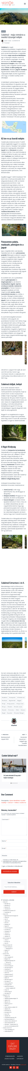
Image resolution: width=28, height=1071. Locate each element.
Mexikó (3, 31)
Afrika (4, 902)
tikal (17, 710)
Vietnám (7, 936)
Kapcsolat (20, 1059)
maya (4, 707)
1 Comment (6, 43)
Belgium (7, 959)
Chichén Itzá (20, 697)
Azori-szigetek (8, 957)
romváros (11, 710)
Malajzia (7, 924)
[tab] (12, 783)
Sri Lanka (7, 929)
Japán (6, 921)
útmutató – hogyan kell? (10, 1024)
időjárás (7, 1009)
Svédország (7, 991)
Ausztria (6, 955)
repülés (6, 1015)
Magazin (5, 995)
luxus (6, 1014)
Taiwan (6, 933)
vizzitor (9, 41)
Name (4, 841)
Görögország (8, 967)
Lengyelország (8, 974)
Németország (8, 979)
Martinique (8, 948)
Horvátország (8, 971)
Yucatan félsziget (19, 713)
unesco (23, 710)
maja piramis (11, 704)
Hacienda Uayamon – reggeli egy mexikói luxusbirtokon (22, 740)
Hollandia (7, 969)
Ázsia (4, 914)
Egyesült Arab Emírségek (10, 915)
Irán (5, 919)
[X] (14, 1067)
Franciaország (8, 965)
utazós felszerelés (9, 1022)
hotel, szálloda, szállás (10, 1007)
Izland (6, 972)
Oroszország (8, 927)
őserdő (4, 710)
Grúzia (6, 917)
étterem (7, 1002)
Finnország (7, 964)
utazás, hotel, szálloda (10, 1021)
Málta (6, 977)
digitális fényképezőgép (10, 998)
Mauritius (7, 905)
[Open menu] (25, 3)
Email (4, 848)
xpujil (3, 713)
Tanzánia (7, 909)
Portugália (7, 984)
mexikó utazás (18, 707)
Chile (6, 940)
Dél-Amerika (6, 938)
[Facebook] (10, 1067)
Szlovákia (7, 993)
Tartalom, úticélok (8, 900)
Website (4, 856)
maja (3, 704)
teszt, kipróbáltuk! (9, 1019)
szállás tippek (8, 1031)
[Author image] (2, 41)
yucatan (9, 713)
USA (5, 952)
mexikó (10, 707)
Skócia (7, 962)
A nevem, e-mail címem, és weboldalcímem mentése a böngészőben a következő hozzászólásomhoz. (15, 861)
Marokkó (7, 903)
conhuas (4, 700)
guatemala (12, 700)
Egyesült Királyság (9, 960)
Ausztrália (7, 912)
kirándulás (7, 1010)
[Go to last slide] (4, 770)
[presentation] (14, 765)
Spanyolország (8, 986)
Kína (6, 922)
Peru (6, 943)
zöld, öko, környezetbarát (11, 1026)
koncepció (7, 1012)
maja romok (19, 704)
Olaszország (8, 983)
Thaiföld (6, 934)
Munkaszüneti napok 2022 (5, 737)
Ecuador (7, 941)
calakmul (4, 697)
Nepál (6, 926)
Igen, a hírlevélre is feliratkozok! (12, 866)
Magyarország (8, 976)
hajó (6, 1005)
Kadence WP (23, 1064)
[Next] (24, 770)
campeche (12, 697)
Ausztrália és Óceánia (8, 910)
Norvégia (7, 981)
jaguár (19, 700)
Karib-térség (8, 946)
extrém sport (8, 1003)
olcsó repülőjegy (9, 1029)
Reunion (7, 907)
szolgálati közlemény (10, 1017)
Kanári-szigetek (10, 988)
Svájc (6, 990)
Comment (5, 819)
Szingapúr (7, 931)
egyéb (6, 1000)
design (6, 996)
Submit (14, 892)
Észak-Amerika (6, 945)
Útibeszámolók (10, 1056)
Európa (5, 953)
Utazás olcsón (6, 1027)
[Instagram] (17, 1067)
